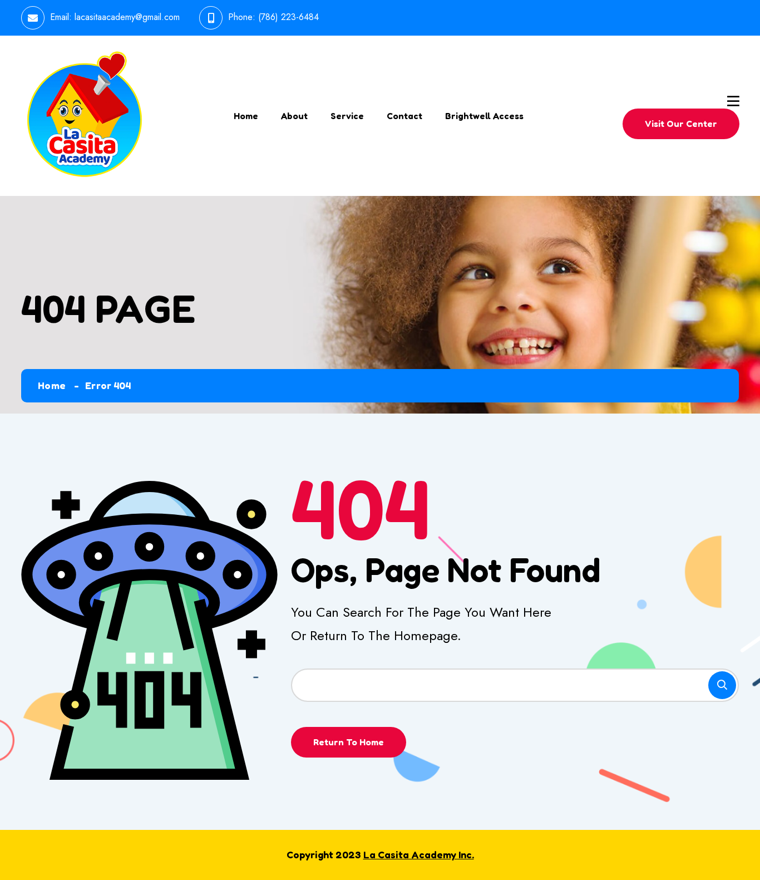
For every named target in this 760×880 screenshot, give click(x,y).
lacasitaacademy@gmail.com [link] (127, 17)
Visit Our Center (681, 123)
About (294, 115)
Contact (404, 115)
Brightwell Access (484, 115)
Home (246, 115)
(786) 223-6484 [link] (288, 17)
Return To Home (348, 742)
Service (347, 115)
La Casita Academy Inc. (418, 854)
